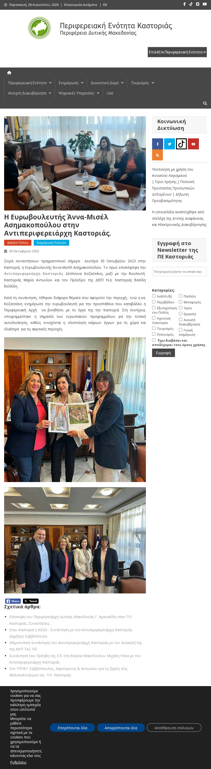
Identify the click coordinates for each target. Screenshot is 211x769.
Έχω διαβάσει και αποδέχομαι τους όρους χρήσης (178, 342)
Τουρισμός (140, 83)
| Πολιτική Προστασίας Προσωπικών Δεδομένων (173, 188)
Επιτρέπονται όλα (72, 727)
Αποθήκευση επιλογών (174, 727)
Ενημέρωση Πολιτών (51, 243)
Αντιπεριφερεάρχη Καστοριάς (33, 273)
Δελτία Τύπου (17, 243)
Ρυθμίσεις (18, 762)
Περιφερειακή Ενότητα (27, 83)
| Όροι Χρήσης (165, 181)
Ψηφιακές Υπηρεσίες (76, 93)
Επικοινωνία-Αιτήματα (80, 5)
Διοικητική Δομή (105, 83)
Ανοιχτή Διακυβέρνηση (27, 93)
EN (105, 5)
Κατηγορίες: (163, 290)
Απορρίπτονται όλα (121, 727)
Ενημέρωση (68, 83)
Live (110, 93)
